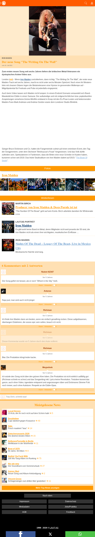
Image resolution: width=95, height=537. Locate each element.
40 (39, 421)
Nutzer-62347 (47, 272)
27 (43, 466)
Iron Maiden (25, 79)
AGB (24, 512)
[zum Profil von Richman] (3, 310)
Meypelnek (47, 367)
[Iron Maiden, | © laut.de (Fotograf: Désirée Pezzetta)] (4, 184)
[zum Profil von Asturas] (3, 291)
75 (40, 458)
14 (31, 428)
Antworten (48, 285)
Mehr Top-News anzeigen (47, 488)
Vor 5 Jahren (48, 277)
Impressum (24, 501)
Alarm (41, 285)
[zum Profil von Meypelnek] (3, 367)
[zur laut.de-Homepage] (3, 3)
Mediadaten (24, 507)
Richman (47, 310)
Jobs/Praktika (71, 507)
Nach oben (47, 496)
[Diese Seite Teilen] (21, 534)
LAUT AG (54, 528)
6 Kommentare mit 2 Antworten (22, 265)
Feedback (70, 512)
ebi (11, 79)
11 (37, 443)
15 (34, 436)
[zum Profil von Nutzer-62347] (3, 272)
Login (92, 3)
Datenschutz (70, 501)
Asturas (47, 291)
